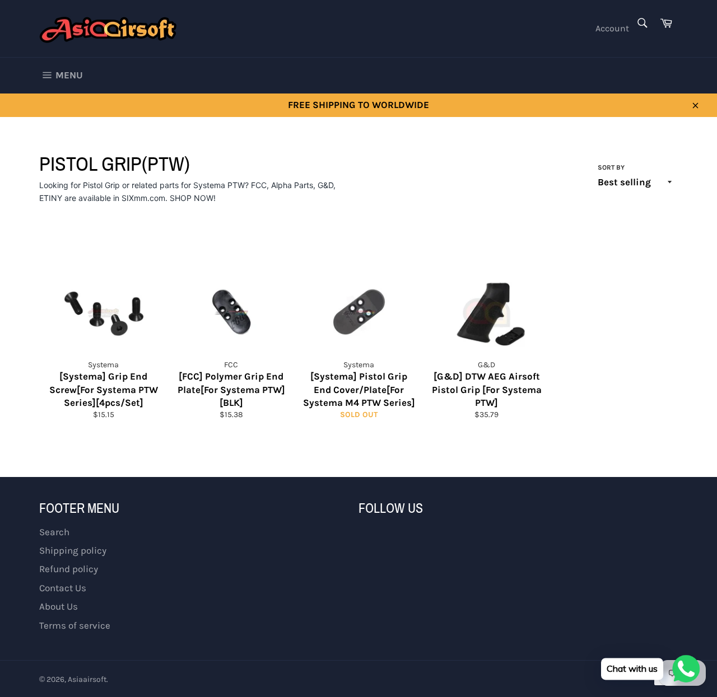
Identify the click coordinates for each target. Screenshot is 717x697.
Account (612, 28)
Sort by (611, 167)
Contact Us (62, 587)
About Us (58, 606)
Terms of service (74, 625)
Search (54, 531)
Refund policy (68, 568)
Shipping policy (72, 550)
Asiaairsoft (87, 679)
